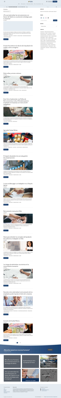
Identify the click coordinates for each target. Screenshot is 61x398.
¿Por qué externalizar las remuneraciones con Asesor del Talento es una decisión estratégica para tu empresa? (17, 17)
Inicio (4, 388)
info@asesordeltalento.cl (45, 389)
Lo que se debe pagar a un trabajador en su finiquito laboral (18, 184)
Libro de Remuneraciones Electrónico (50, 40)
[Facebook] (41, 18)
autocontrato (49, 33)
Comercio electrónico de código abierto (51, 396)
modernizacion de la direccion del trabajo (51, 41)
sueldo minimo (47, 47)
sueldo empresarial (24, 90)
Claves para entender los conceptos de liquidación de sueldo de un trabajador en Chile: (17, 238)
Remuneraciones (11, 35)
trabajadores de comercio (53, 47)
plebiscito (49, 44)
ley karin (42, 40)
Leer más (5, 39)
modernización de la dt (43, 43)
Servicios (5, 390)
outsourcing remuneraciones (44, 44)
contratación (15, 35)
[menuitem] (19, 4)
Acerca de (5, 389)
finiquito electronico (51, 37)
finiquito (47, 37)
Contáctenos (55, 1)
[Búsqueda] (56, 7)
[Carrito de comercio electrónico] (47, 1)
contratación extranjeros (43, 34)
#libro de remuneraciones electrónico (49, 31)
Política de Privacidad (7, 391)
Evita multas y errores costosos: (12, 73)
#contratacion (5, 121)
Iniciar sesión (50, 1)
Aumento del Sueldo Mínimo (11, 321)
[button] (4, 1)
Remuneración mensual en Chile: (12, 211)
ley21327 (44, 40)
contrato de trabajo (19, 35)
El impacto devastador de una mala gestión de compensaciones (15, 157)
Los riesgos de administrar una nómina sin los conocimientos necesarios (16, 265)
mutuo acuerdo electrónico (50, 43)
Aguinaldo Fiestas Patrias (10, 130)
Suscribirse (55, 20)
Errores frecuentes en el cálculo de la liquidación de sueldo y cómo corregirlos (18, 46)
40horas (46, 33)
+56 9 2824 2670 (44, 390)
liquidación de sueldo (15, 64)
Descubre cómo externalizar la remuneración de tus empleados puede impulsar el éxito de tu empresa (18, 293)
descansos (54, 34)
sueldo (20, 64)
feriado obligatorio (43, 37)
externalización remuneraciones (27, 35)
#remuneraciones (6, 35)
